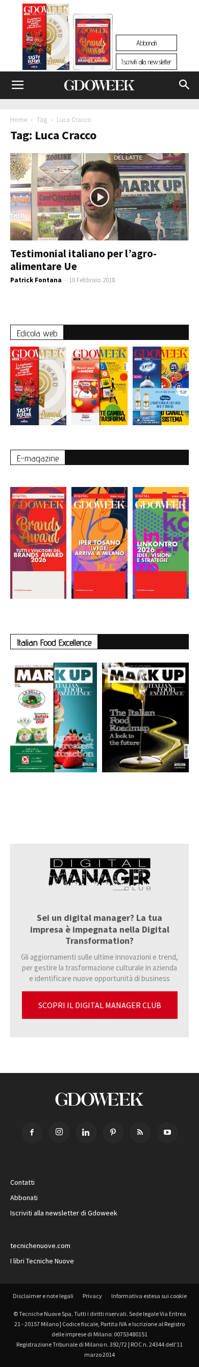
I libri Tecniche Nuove (42, 1260)
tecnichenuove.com (40, 1245)
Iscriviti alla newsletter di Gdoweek (63, 1212)
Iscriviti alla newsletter (146, 62)
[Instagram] (59, 1132)
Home (18, 119)
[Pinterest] (113, 1132)
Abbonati (146, 43)
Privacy (92, 1296)
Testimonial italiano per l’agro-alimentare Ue (83, 260)
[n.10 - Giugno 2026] (161, 388)
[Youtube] (167, 1132)
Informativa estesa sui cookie (149, 1296)
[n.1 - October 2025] (53, 719)
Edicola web (37, 333)
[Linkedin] (86, 1132)
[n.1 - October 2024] (145, 719)
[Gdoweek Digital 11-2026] (93, 56)
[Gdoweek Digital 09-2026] (161, 538)
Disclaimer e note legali (43, 1296)
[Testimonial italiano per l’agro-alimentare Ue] (99, 196)
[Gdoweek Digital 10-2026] (99, 538)
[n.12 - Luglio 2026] (46, 39)
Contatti (22, 1182)
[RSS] (140, 1132)
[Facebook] (32, 1132)
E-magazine (38, 458)
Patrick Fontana (36, 280)
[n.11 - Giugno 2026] (99, 388)
